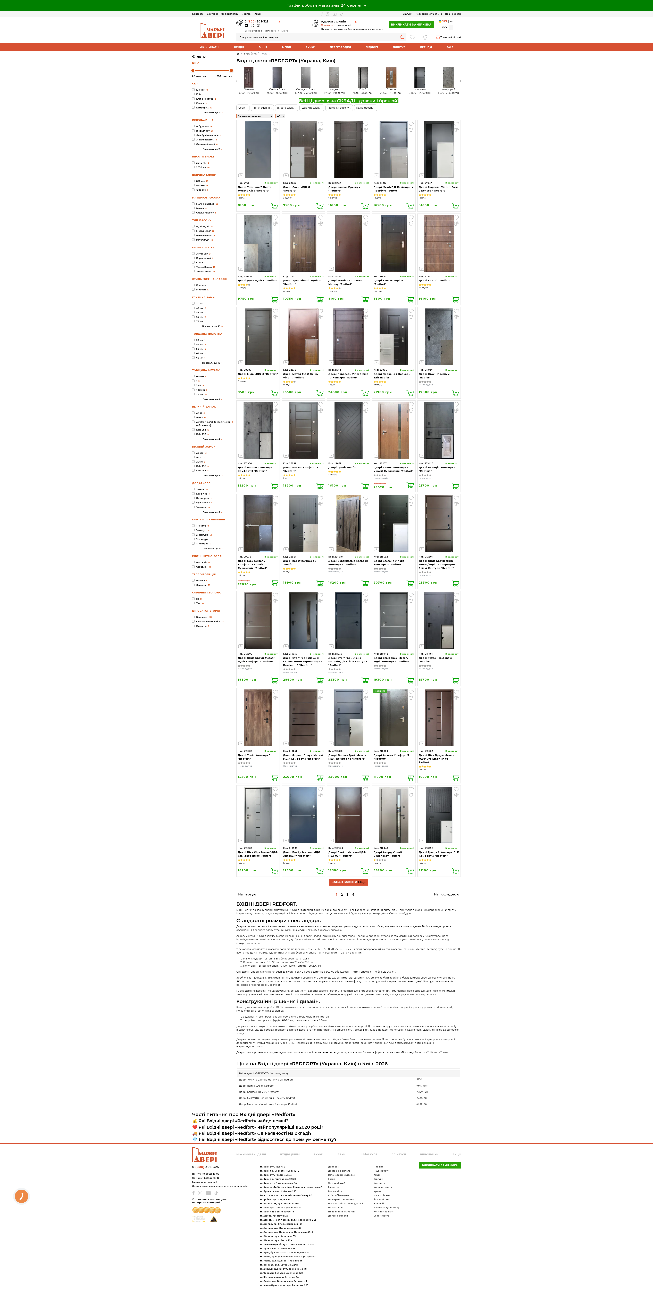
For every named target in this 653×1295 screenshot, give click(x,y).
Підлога (372, 47)
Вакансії (379, 1203)
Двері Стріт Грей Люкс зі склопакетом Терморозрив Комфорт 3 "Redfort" (302, 661)
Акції (258, 14)
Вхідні (239, 47)
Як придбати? (229, 14)
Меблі (286, 47)
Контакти (198, 14)
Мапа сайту (335, 1191)
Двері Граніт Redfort (343, 467)
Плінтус (399, 47)
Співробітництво (338, 1195)
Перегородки (340, 47)
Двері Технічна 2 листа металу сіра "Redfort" (266, 1079)
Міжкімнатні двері (251, 1154)
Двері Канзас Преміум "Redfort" (259, 1091)
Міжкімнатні (209, 47)
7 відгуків (332, 198)
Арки (342, 1154)
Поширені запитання (341, 1199)
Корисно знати (383, 1187)
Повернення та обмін (428, 14)
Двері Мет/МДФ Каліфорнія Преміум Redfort (267, 1098)
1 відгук (241, 198)
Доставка (212, 14)
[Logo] (212, 30)
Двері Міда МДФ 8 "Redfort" (258, 374)
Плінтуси (398, 1154)
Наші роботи (453, 14)
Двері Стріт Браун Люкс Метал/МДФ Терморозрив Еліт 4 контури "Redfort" (437, 564)
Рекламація (335, 1207)
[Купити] (274, 206)
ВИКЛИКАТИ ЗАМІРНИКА (411, 24)
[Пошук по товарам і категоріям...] (401, 37)
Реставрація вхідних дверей (345, 1203)
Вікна (263, 47)
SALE (450, 47)
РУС (451, 21)
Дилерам (333, 1166)
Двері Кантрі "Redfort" (435, 280)
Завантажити (349, 882)
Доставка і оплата (339, 1171)
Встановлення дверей (341, 1175)
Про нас (378, 1166)
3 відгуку (287, 198)
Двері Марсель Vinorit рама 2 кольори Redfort (268, 1104)
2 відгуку (242, 288)
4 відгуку (332, 474)
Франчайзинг (382, 1199)
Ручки (310, 47)
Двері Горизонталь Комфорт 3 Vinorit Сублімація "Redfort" (252, 564)
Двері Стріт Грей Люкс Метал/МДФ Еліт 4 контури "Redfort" (347, 661)
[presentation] (237, 81)
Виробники (429, 1154)
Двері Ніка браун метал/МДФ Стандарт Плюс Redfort (436, 759)
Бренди (426, 47)
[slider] (193, 70)
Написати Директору (386, 1207)
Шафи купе (368, 1154)
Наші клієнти (382, 1195)
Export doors (381, 1215)
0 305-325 (257, 21)
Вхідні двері (290, 1154)
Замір (331, 1179)
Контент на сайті (384, 1211)
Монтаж (246, 14)
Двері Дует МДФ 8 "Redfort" (258, 280)
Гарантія (333, 1187)
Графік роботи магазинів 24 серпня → (326, 5)
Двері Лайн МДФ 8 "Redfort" (256, 1085)
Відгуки (407, 14)
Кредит (378, 1191)
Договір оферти (338, 1215)
